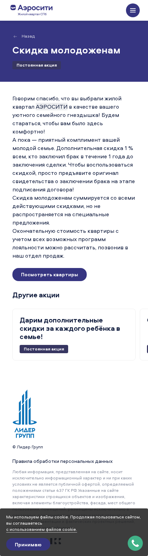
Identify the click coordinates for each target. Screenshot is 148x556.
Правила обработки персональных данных (62, 461)
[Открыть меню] (133, 10)
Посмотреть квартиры (49, 274)
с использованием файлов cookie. (41, 529)
